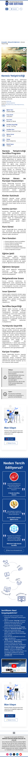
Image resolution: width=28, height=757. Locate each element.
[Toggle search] (21, 9)
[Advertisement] (14, 25)
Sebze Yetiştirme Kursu (19, 104)
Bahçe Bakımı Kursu (9, 104)
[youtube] (20, 754)
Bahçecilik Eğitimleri (14, 42)
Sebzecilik (3, 106)
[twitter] (14, 754)
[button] (24, 49)
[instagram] (7, 754)
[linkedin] (17, 754)
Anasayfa (4, 42)
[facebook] (10, 754)
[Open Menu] (7, 9)
